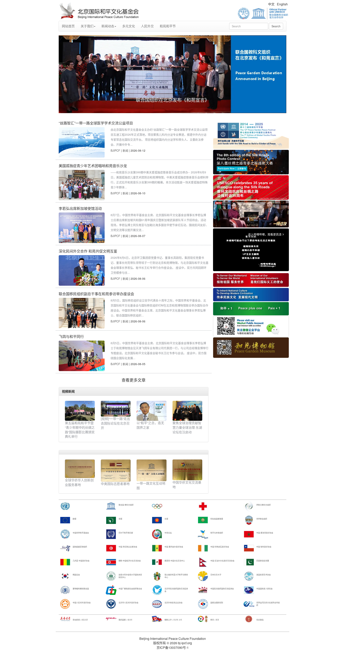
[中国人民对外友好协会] (65, 604)
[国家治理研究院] (202, 604)
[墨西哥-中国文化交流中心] (157, 562)
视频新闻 (68, 391)
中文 (271, 4)
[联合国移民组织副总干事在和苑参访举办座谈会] (82, 313)
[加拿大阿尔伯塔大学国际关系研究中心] (111, 576)
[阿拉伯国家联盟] (202, 520)
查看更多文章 (134, 380)
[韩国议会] (65, 576)
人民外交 (147, 26)
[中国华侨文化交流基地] (187, 469)
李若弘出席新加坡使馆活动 (80, 208)
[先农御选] (248, 618)
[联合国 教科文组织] (111, 506)
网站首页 (68, 26)
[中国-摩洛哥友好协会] (248, 534)
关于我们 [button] (87, 26)
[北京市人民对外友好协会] (111, 604)
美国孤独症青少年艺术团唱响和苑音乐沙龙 (93, 165)
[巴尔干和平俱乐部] (111, 534)
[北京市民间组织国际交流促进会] (157, 590)
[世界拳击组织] (248, 520)
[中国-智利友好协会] (248, 548)
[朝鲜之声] (157, 618)
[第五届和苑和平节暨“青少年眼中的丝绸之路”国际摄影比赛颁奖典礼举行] (80, 411)
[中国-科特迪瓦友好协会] (202, 548)
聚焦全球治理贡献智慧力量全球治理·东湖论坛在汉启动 (187, 427)
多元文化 (128, 26)
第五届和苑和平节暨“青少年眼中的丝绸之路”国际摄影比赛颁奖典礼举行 (80, 430)
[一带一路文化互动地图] (152, 470)
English (282, 4)
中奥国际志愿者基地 (115, 483)
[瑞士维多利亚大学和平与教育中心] (157, 576)
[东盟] (157, 520)
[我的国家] (111, 618)
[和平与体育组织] (202, 534)
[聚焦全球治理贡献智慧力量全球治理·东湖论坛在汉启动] (187, 411)
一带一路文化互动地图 (151, 485)
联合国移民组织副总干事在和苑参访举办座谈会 (96, 293)
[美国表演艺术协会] (248, 576)
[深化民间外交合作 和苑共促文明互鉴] (82, 270)
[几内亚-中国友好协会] (65, 562)
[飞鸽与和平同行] (82, 356)
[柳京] (202, 618)
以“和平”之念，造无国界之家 (150, 425)
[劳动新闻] (65, 618)
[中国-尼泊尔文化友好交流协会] (202, 562)
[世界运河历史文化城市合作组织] (248, 604)
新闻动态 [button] (107, 26)
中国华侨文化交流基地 (186, 484)
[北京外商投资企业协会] (157, 604)
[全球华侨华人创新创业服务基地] (80, 468)
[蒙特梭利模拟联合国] (65, 590)
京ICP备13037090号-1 (173, 647)
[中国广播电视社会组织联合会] (111, 590)
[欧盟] (65, 520)
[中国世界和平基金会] (65, 534)
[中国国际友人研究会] (248, 590)
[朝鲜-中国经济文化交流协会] (111, 562)
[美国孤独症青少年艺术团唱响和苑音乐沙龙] (82, 185)
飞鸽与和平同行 (71, 336)
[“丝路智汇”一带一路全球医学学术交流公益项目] (82, 142)
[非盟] (111, 520)
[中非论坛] (157, 534)
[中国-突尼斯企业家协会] (111, 548)
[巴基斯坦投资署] (248, 562)
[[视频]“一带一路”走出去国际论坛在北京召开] (116, 409)
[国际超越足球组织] (65, 548)
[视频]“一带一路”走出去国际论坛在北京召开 (115, 423)
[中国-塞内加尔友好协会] (157, 548)
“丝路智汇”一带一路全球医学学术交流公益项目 (96, 122)
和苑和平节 (168, 26)
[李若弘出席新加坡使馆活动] (82, 227)
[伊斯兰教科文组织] (248, 506)
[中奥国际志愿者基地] (116, 470)
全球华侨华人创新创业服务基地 (79, 482)
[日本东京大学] (202, 576)
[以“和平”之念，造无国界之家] (152, 411)
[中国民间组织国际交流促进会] (202, 590)
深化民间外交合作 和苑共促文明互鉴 (88, 251)
